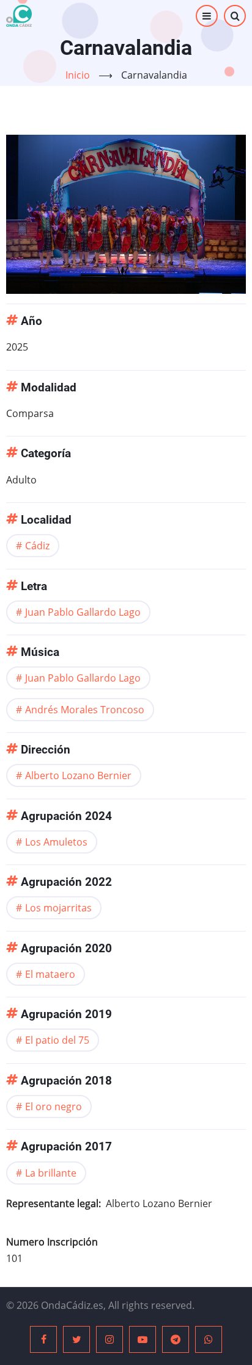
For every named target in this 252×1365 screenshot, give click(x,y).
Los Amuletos (56, 842)
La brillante (50, 1173)
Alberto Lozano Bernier (78, 775)
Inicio (77, 75)
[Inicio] (19, 16)
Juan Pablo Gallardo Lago (83, 612)
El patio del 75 (57, 1040)
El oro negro (53, 1106)
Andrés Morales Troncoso (84, 709)
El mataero (50, 974)
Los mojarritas (58, 907)
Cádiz (37, 545)
